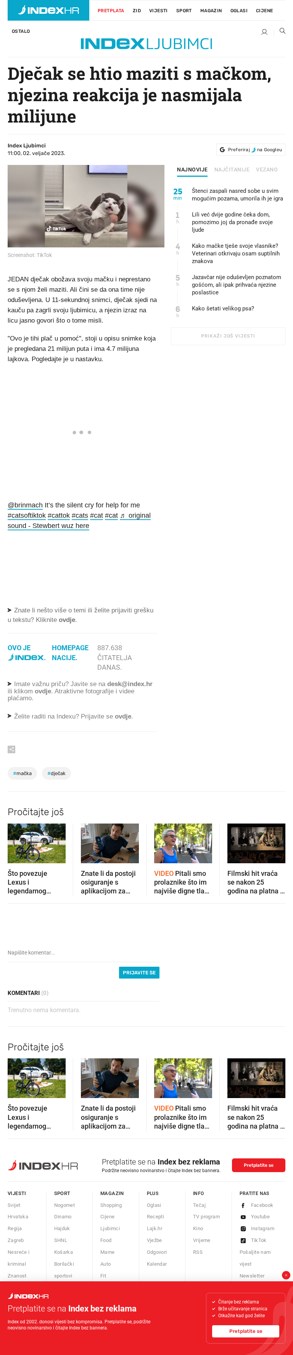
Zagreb (16, 1240)
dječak (56, 773)
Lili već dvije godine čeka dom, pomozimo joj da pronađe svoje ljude (232, 222)
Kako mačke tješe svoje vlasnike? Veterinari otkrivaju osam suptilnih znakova (236, 253)
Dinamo (63, 1216)
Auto (105, 1264)
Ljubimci (110, 1228)
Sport (184, 10)
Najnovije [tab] (192, 170)
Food (106, 1240)
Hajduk (62, 1228)
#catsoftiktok (27, 515)
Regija (15, 1228)
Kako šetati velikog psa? (223, 308)
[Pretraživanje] (279, 32)
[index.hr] (48, 10)
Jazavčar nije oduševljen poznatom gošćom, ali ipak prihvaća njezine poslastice (236, 285)
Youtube (260, 1216)
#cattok (59, 515)
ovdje (43, 691)
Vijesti (158, 10)
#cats (80, 515)
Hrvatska (18, 1216)
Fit (103, 1276)
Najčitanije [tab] (232, 170)
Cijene (264, 10)
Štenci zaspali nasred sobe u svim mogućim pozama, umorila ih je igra (237, 194)
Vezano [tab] (267, 170)
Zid (137, 10)
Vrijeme (202, 1240)
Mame (107, 1252)
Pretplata (111, 10)
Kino (198, 1228)
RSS (198, 1252)
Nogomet (64, 1205)
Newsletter (252, 1276)
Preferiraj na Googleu (255, 149)
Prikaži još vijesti (228, 336)
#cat (96, 515)
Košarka (63, 1252)
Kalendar (157, 1264)
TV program (206, 1216)
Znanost (17, 1276)
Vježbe (154, 1240)
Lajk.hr (155, 1228)
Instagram (263, 1228)
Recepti (155, 1216)
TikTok (259, 1240)
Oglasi (239, 10)
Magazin (112, 1193)
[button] (17, 840)
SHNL (61, 1240)
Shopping (111, 1205)
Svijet (14, 1205)
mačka (22, 773)
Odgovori (157, 1252)
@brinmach (25, 505)
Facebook (262, 1205)
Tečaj (199, 1205)
